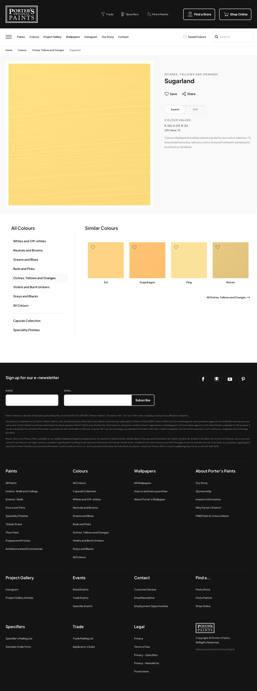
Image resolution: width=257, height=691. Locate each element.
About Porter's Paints (216, 470)
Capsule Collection (26, 321)
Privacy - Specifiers (146, 655)
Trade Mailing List (83, 638)
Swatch (175, 109)
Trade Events (80, 597)
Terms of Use (142, 646)
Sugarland (75, 50)
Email (67, 390)
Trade (78, 626)
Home (9, 50)
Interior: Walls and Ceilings (22, 491)
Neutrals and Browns (28, 250)
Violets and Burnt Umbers (31, 287)
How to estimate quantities (150, 491)
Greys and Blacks (25, 296)
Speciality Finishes (26, 330)
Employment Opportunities (151, 606)
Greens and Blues (25, 259)
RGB (195, 109)
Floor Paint (12, 532)
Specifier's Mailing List (19, 638)
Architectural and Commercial (24, 548)
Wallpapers (73, 36)
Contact (123, 36)
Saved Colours (197, 36)
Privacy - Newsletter (146, 663)
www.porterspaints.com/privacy (78, 438)
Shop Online (203, 606)
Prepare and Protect (18, 540)
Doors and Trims (15, 507)
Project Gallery (52, 36)
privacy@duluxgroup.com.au (183, 446)
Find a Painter (204, 597)
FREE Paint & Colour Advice (212, 515)
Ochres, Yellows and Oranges (48, 50)
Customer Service (145, 589)
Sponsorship (203, 491)
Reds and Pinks (24, 269)
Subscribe (142, 400)
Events (79, 577)
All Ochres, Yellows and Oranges (226, 297)
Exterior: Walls (14, 499)
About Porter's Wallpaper (149, 499)
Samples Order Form (18, 646)
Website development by (215, 649)
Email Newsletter (144, 597)
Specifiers (15, 626)
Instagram (90, 36)
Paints (21, 36)
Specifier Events (82, 606)
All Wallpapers (142, 483)
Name (9, 390)
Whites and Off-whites (29, 241)
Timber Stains (14, 524)
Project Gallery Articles (19, 597)
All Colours (20, 305)
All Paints (11, 483)
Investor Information (208, 499)
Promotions (141, 671)
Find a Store (203, 589)
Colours (34, 36)
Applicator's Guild (84, 646)
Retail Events (80, 589)
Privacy (138, 638)
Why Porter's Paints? (208, 507)
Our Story (108, 36)
